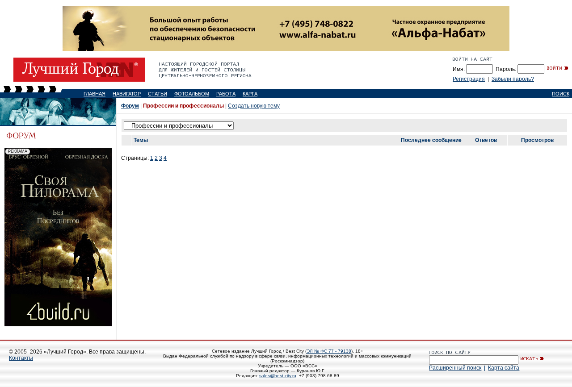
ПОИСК (560, 93)
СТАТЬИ (157, 93)
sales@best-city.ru (277, 375)
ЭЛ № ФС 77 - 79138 (329, 351)
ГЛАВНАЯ (94, 93)
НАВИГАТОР (127, 93)
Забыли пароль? (513, 79)
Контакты (21, 358)
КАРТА (250, 93)
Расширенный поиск (455, 368)
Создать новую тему (254, 106)
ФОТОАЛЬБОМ (191, 93)
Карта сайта (503, 368)
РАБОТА (226, 93)
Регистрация (469, 79)
